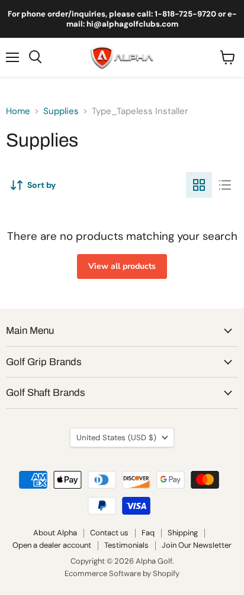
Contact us (109, 533)
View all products (122, 266)
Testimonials (126, 545)
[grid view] (199, 185)
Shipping (183, 533)
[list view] (225, 185)
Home (18, 111)
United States (116, 438)
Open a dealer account (51, 545)
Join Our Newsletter (197, 545)
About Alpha (55, 533)
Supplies (61, 111)
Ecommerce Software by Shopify (122, 573)
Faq (148, 533)
